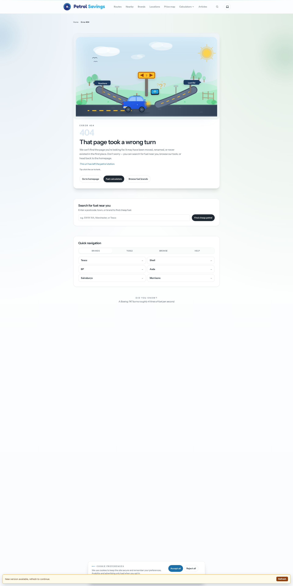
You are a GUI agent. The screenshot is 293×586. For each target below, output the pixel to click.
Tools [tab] (130, 251)
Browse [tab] (163, 251)
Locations (155, 6)
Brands (141, 6)
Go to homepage (90, 179)
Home (75, 22)
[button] (146, 76)
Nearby (130, 6)
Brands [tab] (96, 251)
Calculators (185, 6)
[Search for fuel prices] (217, 7)
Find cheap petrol (203, 217)
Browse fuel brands (138, 179)
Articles (203, 6)
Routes (117, 6)
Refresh (282, 578)
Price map (169, 6)
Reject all (191, 568)
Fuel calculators (114, 179)
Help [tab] (197, 251)
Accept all (175, 568)
